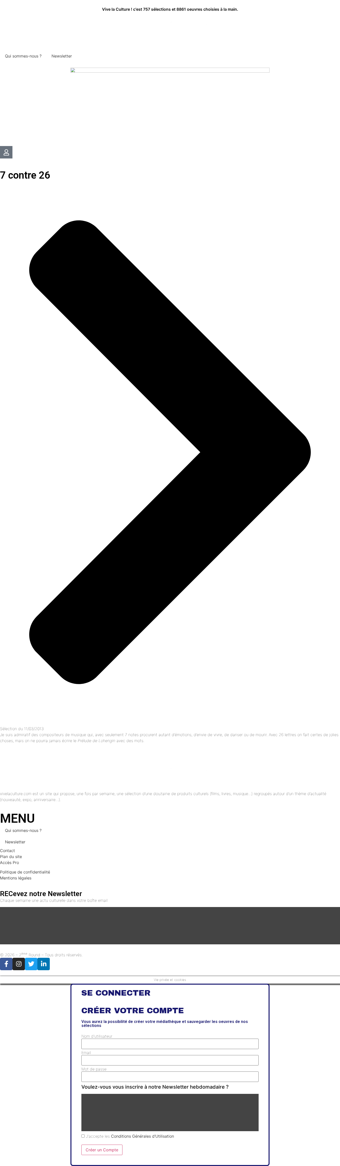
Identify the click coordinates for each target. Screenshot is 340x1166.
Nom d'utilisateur (96, 1036)
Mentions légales (15, 877)
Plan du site (11, 856)
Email (86, 1053)
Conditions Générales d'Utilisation (142, 1136)
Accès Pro (9, 862)
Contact (7, 850)
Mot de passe (94, 1069)
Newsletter (62, 55)
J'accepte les (129, 1136)
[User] (6, 152)
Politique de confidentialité (25, 871)
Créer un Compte (102, 1149)
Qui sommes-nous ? (23, 55)
